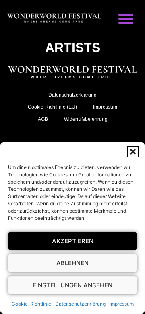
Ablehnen (72, 263)
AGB (43, 119)
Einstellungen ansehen (72, 285)
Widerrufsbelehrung (86, 119)
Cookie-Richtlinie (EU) (52, 107)
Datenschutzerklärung (80, 304)
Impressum (122, 304)
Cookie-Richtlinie (31, 304)
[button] (133, 152)
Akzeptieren (72, 241)
